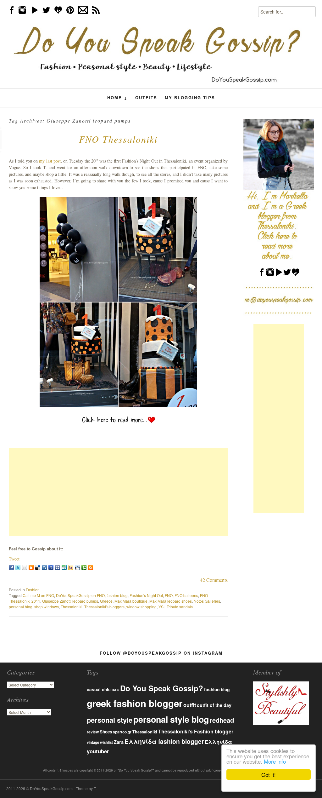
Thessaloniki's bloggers (104, 606)
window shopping (141, 606)
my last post (49, 161)
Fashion (33, 589)
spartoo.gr (122, 732)
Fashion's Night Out (146, 595)
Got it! (268, 774)
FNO (169, 595)
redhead (222, 720)
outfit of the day (214, 705)
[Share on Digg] (44, 567)
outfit (189, 705)
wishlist (106, 742)
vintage (93, 742)
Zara (119, 742)
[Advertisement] (118, 492)
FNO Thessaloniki (118, 139)
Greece (106, 601)
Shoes (106, 732)
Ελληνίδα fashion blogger (164, 741)
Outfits (146, 97)
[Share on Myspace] (57, 567)
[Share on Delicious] (37, 567)
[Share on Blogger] (31, 567)
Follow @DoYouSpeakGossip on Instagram (161, 653)
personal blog (20, 606)
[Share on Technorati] (83, 567)
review (93, 732)
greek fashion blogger (134, 703)
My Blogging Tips (190, 97)
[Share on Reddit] (77, 567)
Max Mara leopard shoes (170, 601)
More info (275, 761)
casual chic (99, 689)
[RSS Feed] (90, 567)
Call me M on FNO (38, 595)
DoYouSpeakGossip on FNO (80, 595)
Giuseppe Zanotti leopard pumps (70, 601)
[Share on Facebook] (11, 567)
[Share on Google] (50, 567)
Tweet (14, 559)
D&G (115, 689)
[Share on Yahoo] (70, 567)
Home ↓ (117, 97)
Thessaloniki (71, 606)
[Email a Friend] (24, 567)
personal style (109, 720)
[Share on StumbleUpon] (64, 567)
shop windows (46, 606)
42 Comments (214, 580)
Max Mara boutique (130, 601)
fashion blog (117, 595)
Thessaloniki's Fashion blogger (195, 731)
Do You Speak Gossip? (161, 688)
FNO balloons (186, 595)
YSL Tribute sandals (175, 606)
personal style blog (171, 719)
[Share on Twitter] (17, 567)
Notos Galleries (207, 601)
